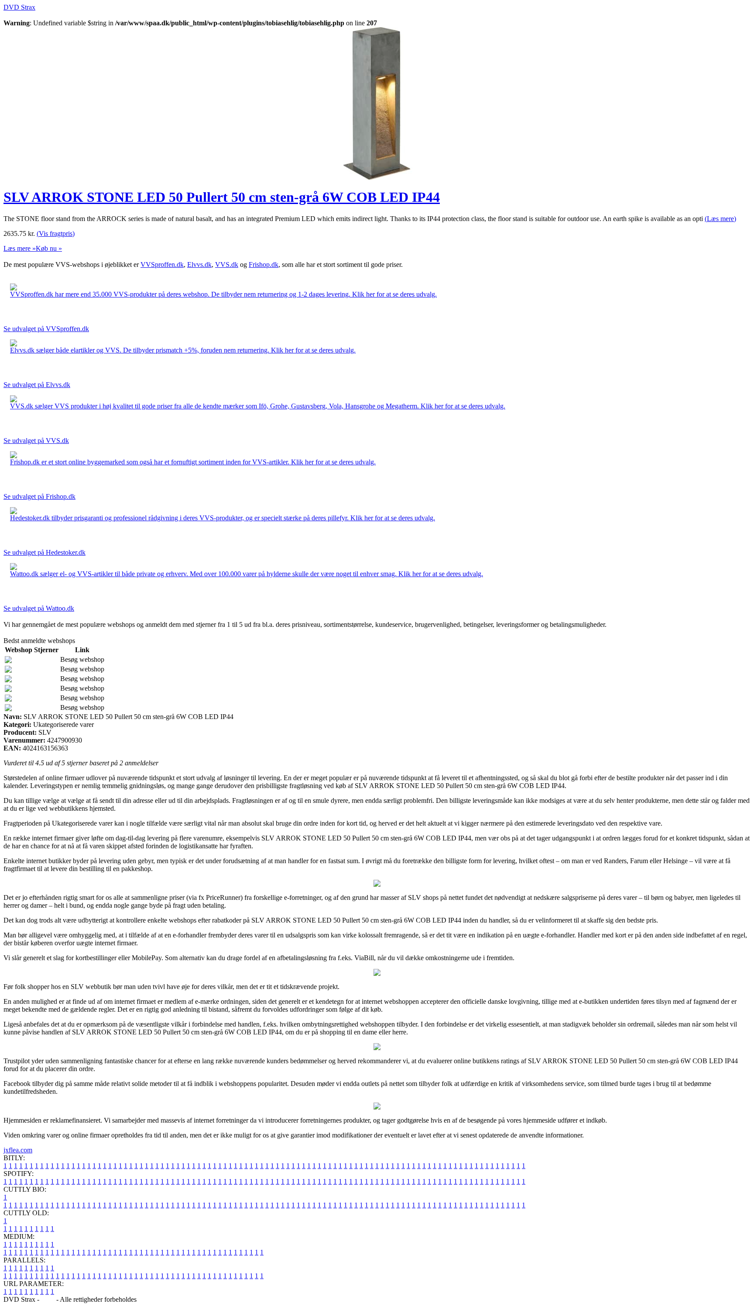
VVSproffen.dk (162, 264)
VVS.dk (226, 264)
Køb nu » (49, 248)
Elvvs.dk (199, 264)
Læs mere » (19, 248)
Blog (48, 1299)
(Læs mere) (720, 218)
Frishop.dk (263, 264)
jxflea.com (17, 1150)
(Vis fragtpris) (56, 233)
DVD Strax (19, 7)
